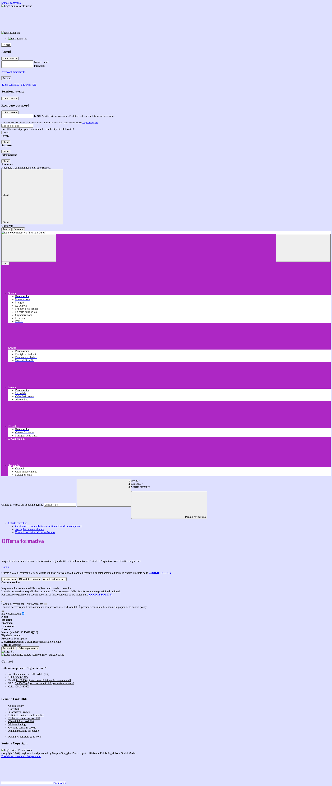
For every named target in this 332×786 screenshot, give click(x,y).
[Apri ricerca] (303, 248)
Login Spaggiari (90, 122)
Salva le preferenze (28, 648)
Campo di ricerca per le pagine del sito (22, 504)
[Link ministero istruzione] (16, 6)
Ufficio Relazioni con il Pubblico (26, 715)
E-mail (37, 115)
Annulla (6, 229)
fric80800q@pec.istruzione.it (44, 683)
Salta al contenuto (11, 2)
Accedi (6, 44)
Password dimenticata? (13, 71)
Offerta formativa (17, 523)
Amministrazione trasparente (23, 730)
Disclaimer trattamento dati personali (21, 756)
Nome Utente (41, 62)
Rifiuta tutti (29, 579)
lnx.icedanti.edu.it (11, 613)
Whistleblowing (17, 724)
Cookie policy (16, 705)
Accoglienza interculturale (29, 529)
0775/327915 (20, 677)
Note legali (14, 708)
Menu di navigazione (195, 517)
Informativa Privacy (19, 711)
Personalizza (9, 579)
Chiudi (6, 142)
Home (134, 480)
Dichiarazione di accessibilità (24, 718)
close (5, 263)
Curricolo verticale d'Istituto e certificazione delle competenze (48, 526)
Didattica (136, 483)
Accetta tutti (54, 579)
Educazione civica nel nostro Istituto (35, 532)
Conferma (18, 229)
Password (39, 65)
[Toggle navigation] (28, 248)
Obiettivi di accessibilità (21, 721)
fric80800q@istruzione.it (43, 680)
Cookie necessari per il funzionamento (22, 603)
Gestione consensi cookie (22, 727)
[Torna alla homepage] (166, 232)
